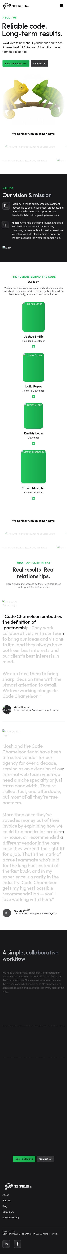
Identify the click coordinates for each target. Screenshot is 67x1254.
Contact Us (45, 1159)
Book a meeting (13, 63)
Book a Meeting (24, 1159)
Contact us (39, 63)
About (5, 1195)
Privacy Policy (8, 1231)
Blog (4, 1206)
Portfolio (6, 1200)
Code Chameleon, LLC (29, 1234)
